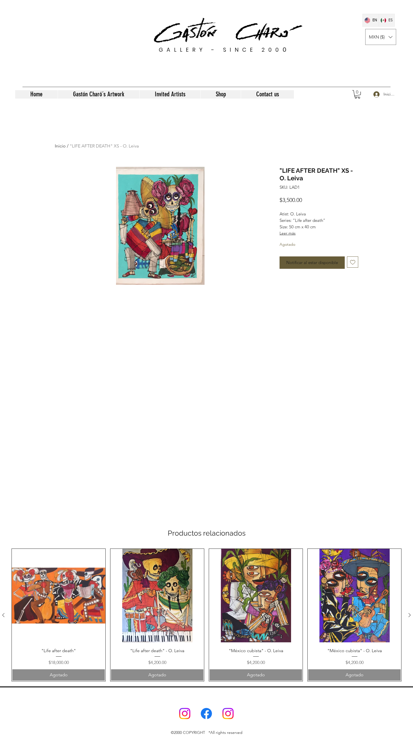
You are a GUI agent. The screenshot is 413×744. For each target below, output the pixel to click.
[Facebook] (206, 713)
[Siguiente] (409, 615)
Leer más (288, 233)
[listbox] (380, 37)
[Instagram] (184, 713)
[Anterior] (3, 615)
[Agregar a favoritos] (352, 262)
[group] (206, 615)
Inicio (60, 146)
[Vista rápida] (58, 595)
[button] (380, 37)
